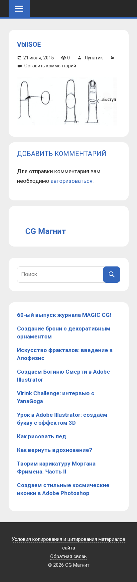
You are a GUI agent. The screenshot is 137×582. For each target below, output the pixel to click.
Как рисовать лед (41, 436)
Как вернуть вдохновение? (54, 450)
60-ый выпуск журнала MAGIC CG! (64, 315)
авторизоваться (71, 181)
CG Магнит (45, 231)
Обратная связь (68, 556)
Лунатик (93, 57)
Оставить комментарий (50, 65)
